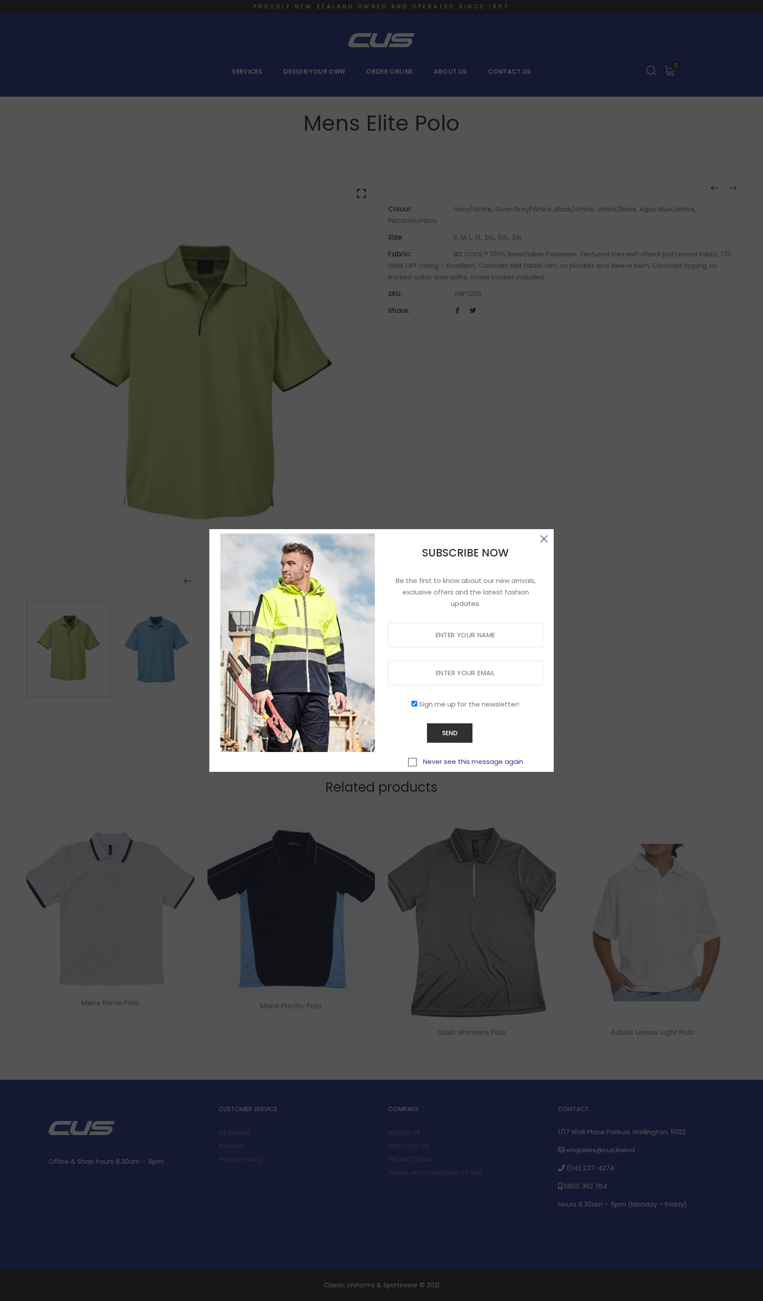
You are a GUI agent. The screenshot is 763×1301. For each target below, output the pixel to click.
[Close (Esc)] (544, 539)
